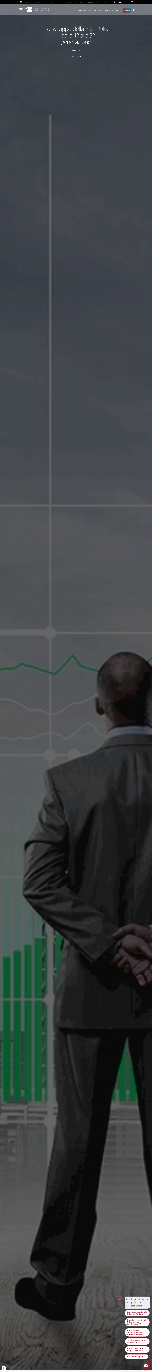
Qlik (79, 50)
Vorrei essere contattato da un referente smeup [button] (135, 1332)
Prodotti (74, 50)
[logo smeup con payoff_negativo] (34, 7)
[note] (137, 1303)
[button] (133, 10)
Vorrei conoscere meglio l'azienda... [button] (135, 1349)
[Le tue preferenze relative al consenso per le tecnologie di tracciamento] (4, 1368)
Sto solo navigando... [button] (137, 1356)
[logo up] (21, 1)
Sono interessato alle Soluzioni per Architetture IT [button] (137, 1322)
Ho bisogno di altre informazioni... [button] (136, 1341)
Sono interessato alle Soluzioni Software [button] (137, 1313)
